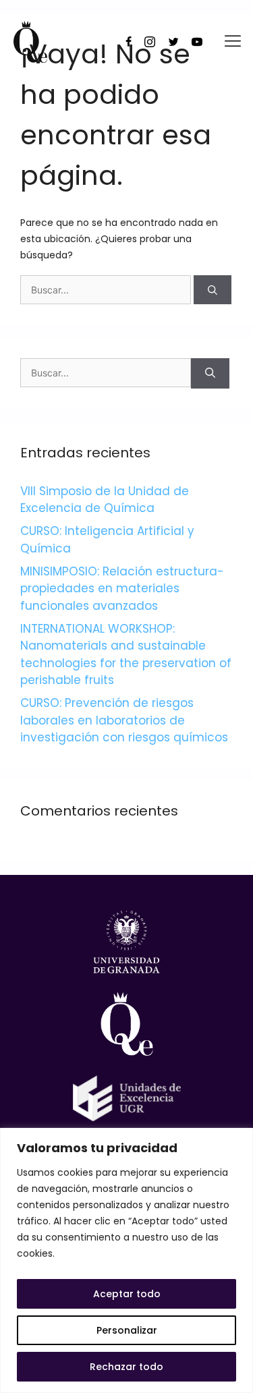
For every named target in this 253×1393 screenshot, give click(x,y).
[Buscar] (212, 289)
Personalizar (126, 1330)
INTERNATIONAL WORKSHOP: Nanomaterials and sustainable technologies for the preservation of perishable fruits (125, 655)
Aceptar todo (127, 1294)
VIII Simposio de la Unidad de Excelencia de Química (104, 500)
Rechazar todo (126, 1366)
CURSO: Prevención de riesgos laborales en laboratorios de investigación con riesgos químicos (124, 720)
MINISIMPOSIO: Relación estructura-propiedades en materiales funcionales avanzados (122, 588)
